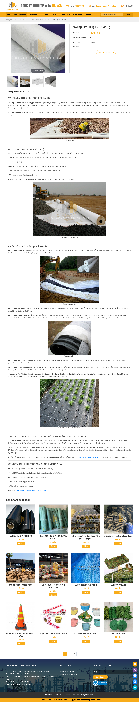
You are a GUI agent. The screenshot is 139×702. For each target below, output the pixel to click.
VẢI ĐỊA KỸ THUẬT (38, 20)
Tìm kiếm (128, 14)
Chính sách (65, 14)
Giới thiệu (44, 14)
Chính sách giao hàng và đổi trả (70, 674)
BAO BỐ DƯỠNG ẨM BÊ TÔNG (20, 585)
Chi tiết (20, 543)
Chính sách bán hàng (67, 671)
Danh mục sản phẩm (17, 14)
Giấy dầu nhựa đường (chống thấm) (118, 536)
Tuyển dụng (77, 14)
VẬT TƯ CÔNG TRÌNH (22, 20)
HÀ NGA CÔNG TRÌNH (89, 457)
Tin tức (54, 14)
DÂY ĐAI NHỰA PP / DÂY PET (86, 634)
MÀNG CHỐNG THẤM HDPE (21, 536)
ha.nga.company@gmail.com (106, 6)
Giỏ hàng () (128, 6)
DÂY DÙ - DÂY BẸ (118, 634)
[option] (12, 81)
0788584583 (79, 6)
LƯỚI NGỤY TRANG (118, 585)
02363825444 (62, 700)
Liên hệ (88, 14)
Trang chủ (33, 14)
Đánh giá (31, 92)
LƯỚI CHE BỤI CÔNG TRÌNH (86, 585)
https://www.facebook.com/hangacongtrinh (31, 490)
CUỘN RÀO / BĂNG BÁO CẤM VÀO (53, 634)
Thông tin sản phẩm (16, 92)
